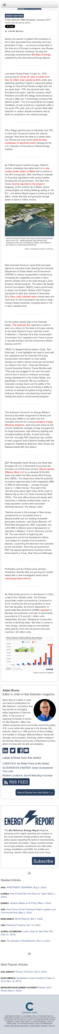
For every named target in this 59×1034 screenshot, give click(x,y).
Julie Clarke (25, 1022)
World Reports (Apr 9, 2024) (22, 918)
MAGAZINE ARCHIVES (19, 1026)
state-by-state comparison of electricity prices (26, 141)
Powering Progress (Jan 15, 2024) (21, 925)
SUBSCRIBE (35, 1026)
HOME (6, 1026)
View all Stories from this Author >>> (35, 792)
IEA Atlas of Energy (41, 54)
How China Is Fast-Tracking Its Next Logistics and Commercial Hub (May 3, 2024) (28, 911)
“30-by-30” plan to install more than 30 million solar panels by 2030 (27, 78)
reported (44, 609)
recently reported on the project (27, 183)
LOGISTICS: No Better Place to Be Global (26, 763)
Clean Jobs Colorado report (23, 296)
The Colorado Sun (21, 324)
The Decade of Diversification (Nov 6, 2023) (25, 940)
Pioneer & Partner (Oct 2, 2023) (24, 971)
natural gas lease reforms (17, 578)
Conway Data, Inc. (47, 1016)
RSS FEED (18, 782)
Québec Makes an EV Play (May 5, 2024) (26, 903)
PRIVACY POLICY (48, 1026)
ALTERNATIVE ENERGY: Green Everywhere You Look (28, 769)
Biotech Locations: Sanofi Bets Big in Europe (28, 775)
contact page (11, 1023)
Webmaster (47, 1023)
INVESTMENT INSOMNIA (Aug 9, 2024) (23, 887)
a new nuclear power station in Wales (27, 170)
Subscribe (43, 861)
